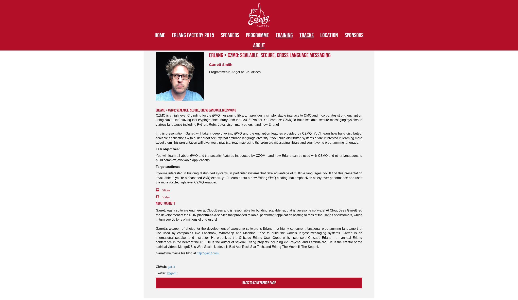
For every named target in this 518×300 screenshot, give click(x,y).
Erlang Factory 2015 (193, 35)
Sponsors (354, 35)
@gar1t (172, 273)
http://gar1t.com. (208, 253)
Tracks (306, 35)
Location (329, 35)
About (259, 45)
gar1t (171, 266)
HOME (160, 35)
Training (284, 35)
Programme (257, 35)
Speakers (230, 35)
